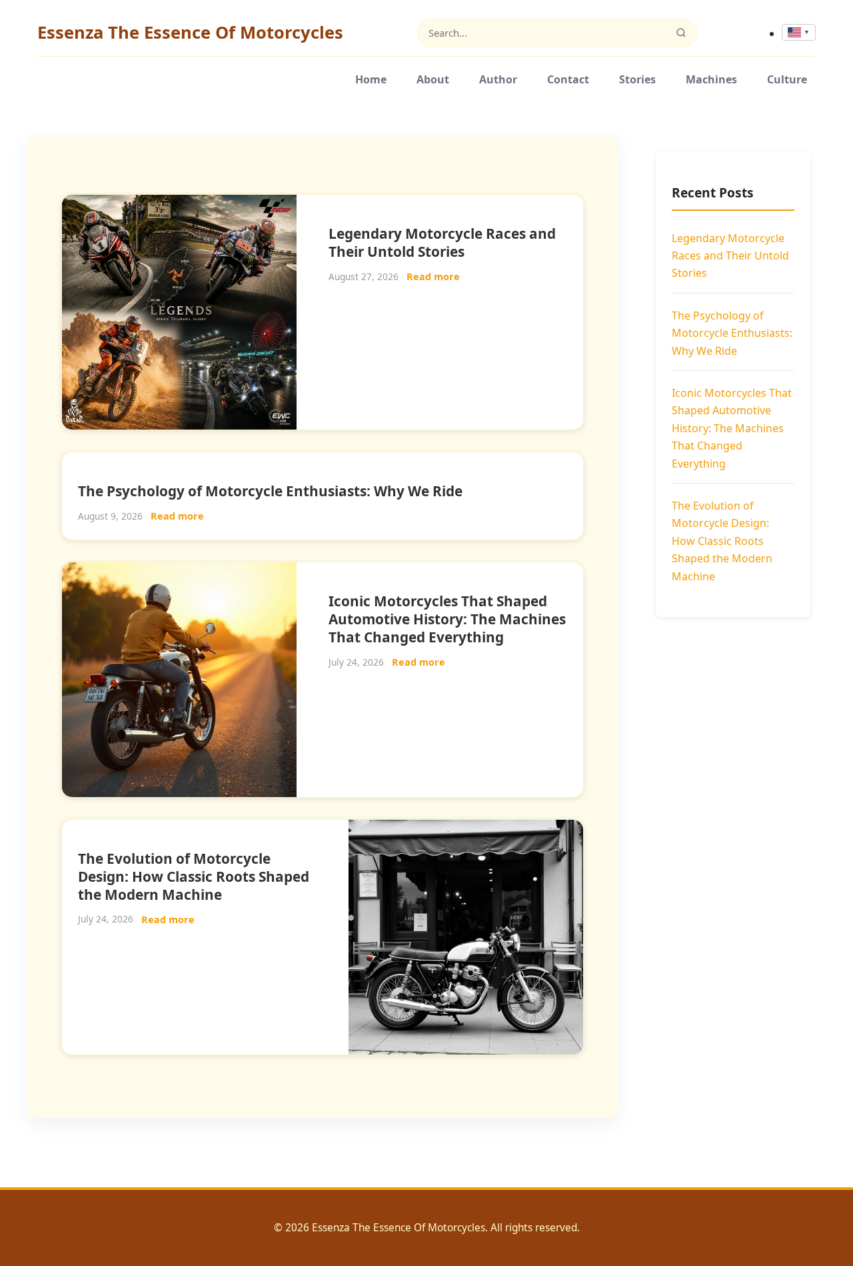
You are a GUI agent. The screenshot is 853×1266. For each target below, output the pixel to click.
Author (498, 79)
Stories (637, 79)
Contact (568, 79)
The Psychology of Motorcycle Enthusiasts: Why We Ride (270, 491)
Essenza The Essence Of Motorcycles (190, 32)
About (433, 79)
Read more (433, 276)
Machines (711, 79)
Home (371, 79)
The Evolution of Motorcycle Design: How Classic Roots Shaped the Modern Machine (193, 876)
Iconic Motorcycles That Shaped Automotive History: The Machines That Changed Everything (447, 619)
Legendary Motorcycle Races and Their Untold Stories (442, 242)
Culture (787, 79)
